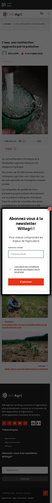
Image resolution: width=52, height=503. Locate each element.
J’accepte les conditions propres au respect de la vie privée (27, 269)
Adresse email (15, 247)
